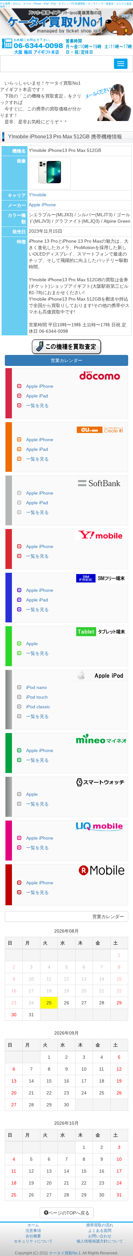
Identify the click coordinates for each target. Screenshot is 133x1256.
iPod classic (38, 706)
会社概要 (33, 1236)
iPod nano (36, 687)
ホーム (33, 1225)
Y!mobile (37, 194)
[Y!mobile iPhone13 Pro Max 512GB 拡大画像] (50, 186)
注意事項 (33, 1230)
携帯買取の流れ (99, 1225)
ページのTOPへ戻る (68, 1212)
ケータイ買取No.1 (65, 1253)
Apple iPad (37, 395)
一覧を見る (37, 405)
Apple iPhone (42, 204)
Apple (32, 643)
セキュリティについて (33, 1241)
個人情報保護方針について (100, 1241)
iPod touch (37, 697)
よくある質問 (99, 1230)
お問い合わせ (99, 1236)
